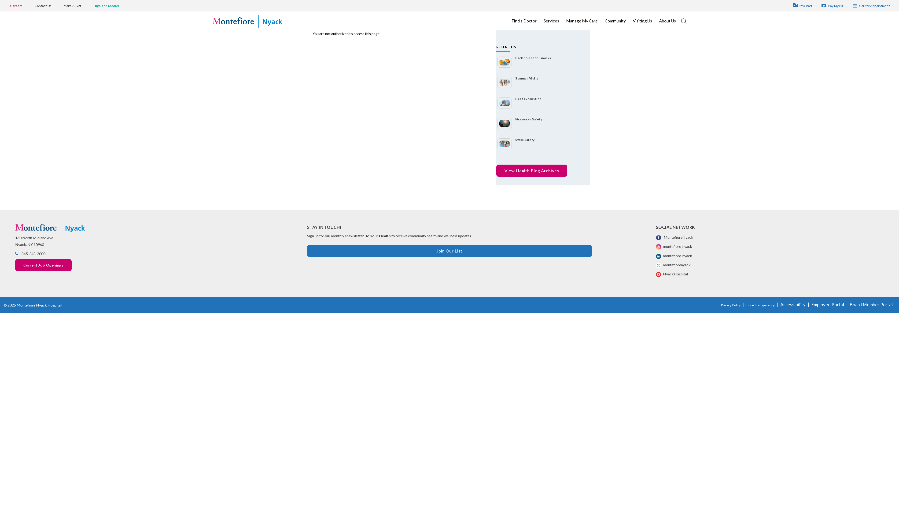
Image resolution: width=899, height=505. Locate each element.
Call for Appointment (874, 6)
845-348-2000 (33, 253)
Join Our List (449, 250)
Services (551, 20)
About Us (667, 20)
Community (615, 20)
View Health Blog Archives (532, 170)
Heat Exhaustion (528, 99)
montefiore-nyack (677, 255)
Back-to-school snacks (533, 58)
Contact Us (43, 6)
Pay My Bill (836, 6)
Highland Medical (107, 6)
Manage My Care (582, 20)
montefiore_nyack (677, 246)
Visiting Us (642, 20)
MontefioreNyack (677, 237)
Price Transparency (760, 305)
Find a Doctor (524, 20)
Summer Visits (526, 78)
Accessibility (793, 304)
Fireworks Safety (528, 119)
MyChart (806, 6)
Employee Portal (827, 304)
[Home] (247, 20)
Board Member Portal (871, 304)
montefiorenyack (676, 265)
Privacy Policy (731, 305)
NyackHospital (675, 274)
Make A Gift (72, 6)
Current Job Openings (43, 265)
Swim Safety (525, 140)
